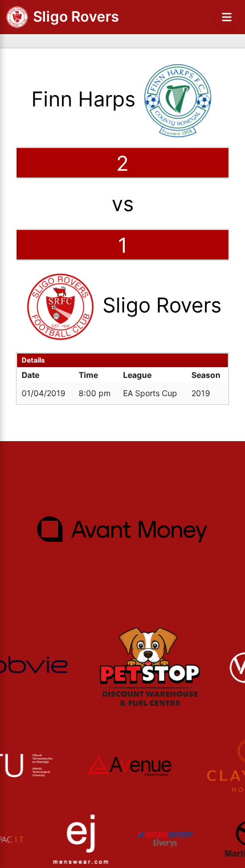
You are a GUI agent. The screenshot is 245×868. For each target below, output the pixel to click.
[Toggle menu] (226, 17)
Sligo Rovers (76, 16)
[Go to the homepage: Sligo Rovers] (17, 17)
